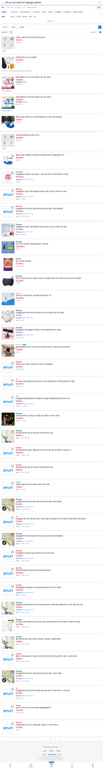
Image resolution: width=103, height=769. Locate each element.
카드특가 (5, 27)
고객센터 (51, 751)
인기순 (92, 32)
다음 (100, 739)
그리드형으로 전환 (100, 32)
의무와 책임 (43, 759)
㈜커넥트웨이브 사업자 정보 (50, 747)
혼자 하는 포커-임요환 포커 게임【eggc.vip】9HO (23, 3)
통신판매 (40, 758)
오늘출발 (21, 27)
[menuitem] (10, 765)
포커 (24, 7)
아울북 (30, 16)
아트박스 (12, 16)
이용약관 (44, 754)
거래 (44, 758)
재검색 (98, 7)
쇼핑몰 (13, 27)
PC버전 (58, 751)
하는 (12, 7)
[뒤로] (3, 2)
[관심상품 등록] (12, 38)
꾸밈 (34, 16)
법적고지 (59, 754)
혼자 (8, 7)
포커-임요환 (18, 7)
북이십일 (18, 16)
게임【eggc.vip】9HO (32, 7)
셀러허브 (24, 16)
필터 (99, 27)
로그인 (44, 751)
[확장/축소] (101, 12)
